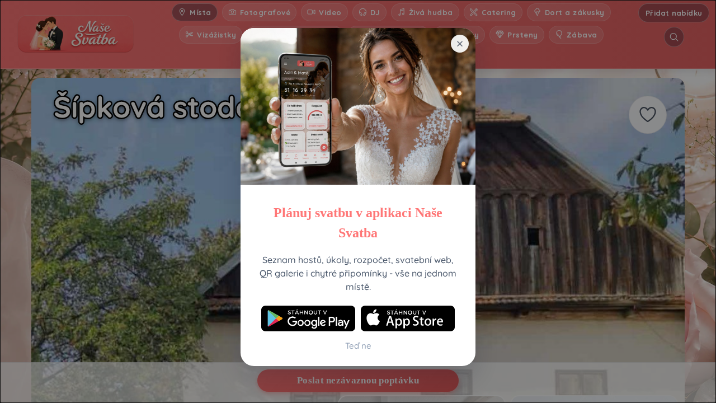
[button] (460, 44)
